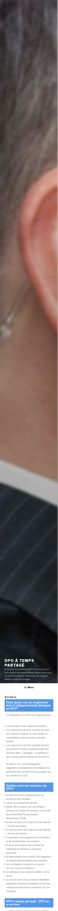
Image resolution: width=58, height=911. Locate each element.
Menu (31, 687)
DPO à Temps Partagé (19, 662)
